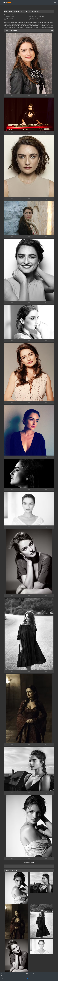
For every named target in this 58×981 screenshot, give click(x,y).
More (52, 30)
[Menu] (55, 2)
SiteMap (26, 978)
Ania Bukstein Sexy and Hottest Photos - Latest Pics (21, 11)
